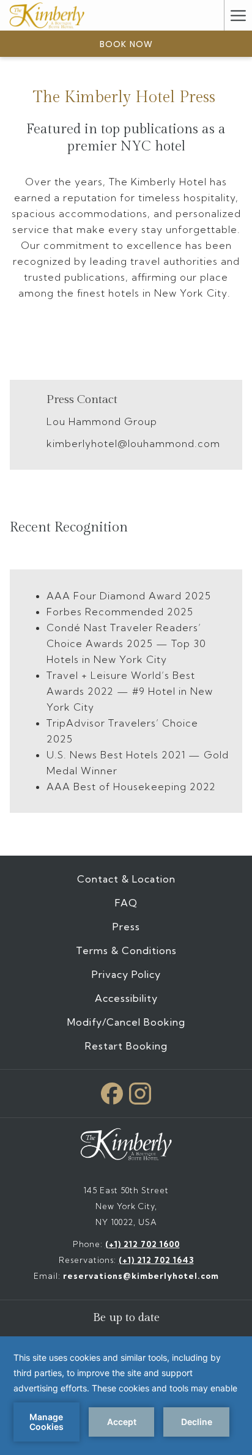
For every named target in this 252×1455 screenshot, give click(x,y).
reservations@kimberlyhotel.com (141, 1276)
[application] (126, 1395)
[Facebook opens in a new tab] (112, 1091)
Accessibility (126, 998)
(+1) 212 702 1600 (142, 1244)
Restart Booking (126, 1046)
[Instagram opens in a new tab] (140, 1091)
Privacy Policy (126, 974)
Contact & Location (126, 879)
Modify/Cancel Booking (126, 1022)
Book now (126, 44)
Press (126, 926)
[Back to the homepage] (46, 15)
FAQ (126, 903)
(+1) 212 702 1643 (156, 1260)
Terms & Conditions (126, 950)
